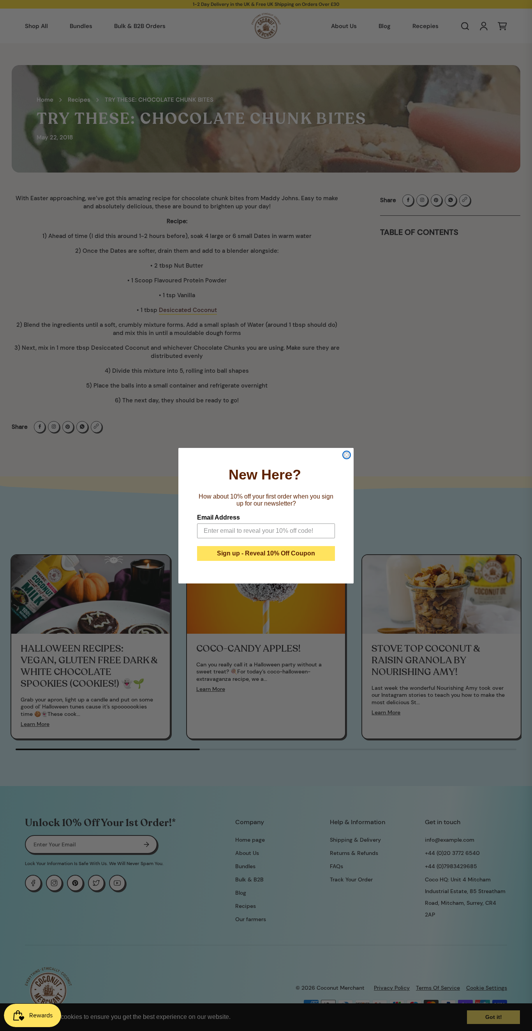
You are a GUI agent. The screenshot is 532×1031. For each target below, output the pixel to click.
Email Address (218, 517)
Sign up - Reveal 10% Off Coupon (266, 553)
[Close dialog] (347, 455)
